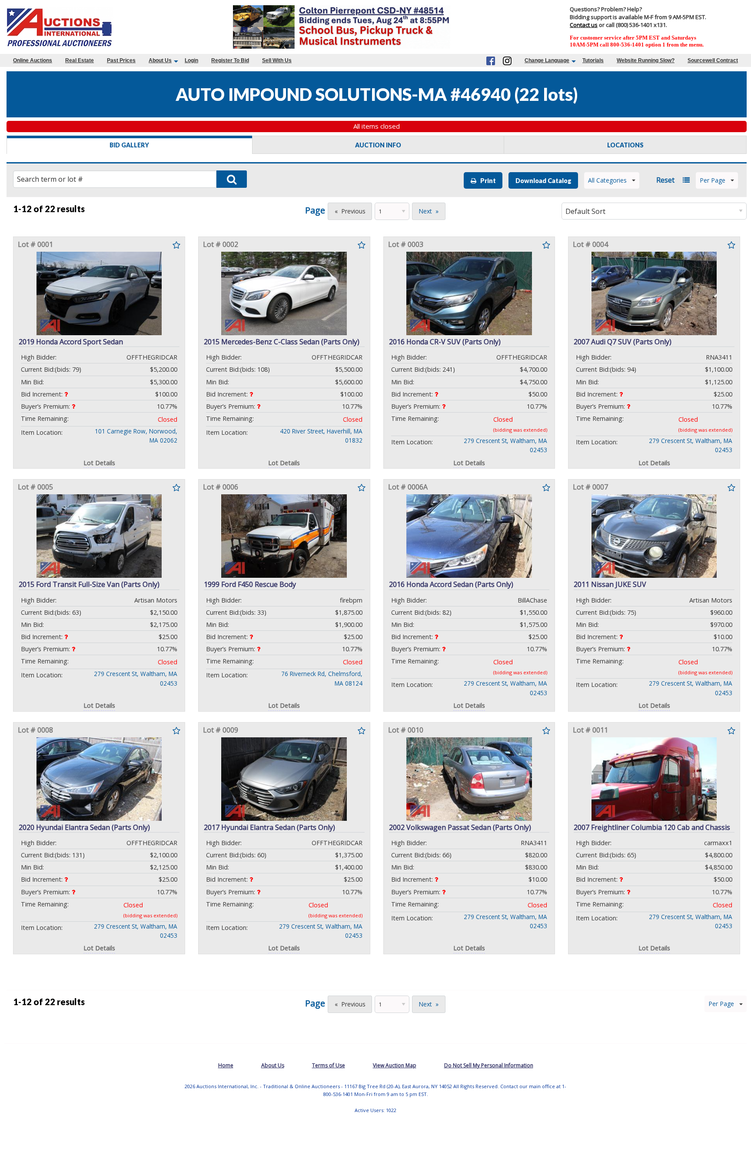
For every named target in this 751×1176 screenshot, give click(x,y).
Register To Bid (230, 60)
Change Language (547, 60)
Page (315, 210)
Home (225, 1065)
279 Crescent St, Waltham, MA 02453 (505, 445)
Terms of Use (328, 1065)
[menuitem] (33, 60)
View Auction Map (394, 1065)
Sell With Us (277, 60)
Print (486, 180)
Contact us (584, 25)
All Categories (607, 180)
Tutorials (593, 60)
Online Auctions (32, 60)
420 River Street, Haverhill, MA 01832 (321, 436)
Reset (665, 180)
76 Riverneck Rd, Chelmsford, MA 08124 (321, 678)
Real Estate (79, 60)
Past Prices (121, 60)
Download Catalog (543, 180)
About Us (160, 60)
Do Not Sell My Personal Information (488, 1065)
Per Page (712, 180)
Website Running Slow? (646, 60)
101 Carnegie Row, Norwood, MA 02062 (136, 436)
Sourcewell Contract (713, 60)
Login (191, 60)
